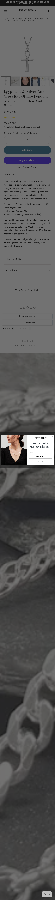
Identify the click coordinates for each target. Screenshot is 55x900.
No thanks (40, 461)
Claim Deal (40, 457)
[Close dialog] (52, 436)
